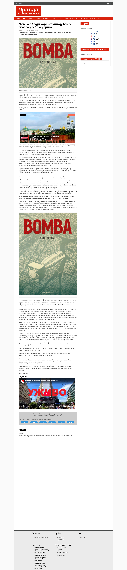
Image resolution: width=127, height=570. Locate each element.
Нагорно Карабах (63, 552)
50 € (52, 422)
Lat (110, 3)
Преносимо (38, 568)
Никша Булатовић (40, 565)
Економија (61, 539)
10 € (34, 422)
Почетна (20, 18)
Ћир (108, 3)
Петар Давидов (39, 554)
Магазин (74, 18)
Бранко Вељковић (40, 552)
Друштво (61, 537)
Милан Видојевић (40, 563)
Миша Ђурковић (39, 547)
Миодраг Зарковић (40, 555)
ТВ (99, 18)
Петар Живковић (40, 562)
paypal (70, 422)
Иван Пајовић (39, 559)
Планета (83, 536)
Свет (37, 18)
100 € (61, 422)
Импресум (38, 536)
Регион (83, 537)
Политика (61, 536)
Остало (60, 554)
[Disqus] (48, 460)
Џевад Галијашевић (40, 557)
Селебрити (63, 18)
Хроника (60, 540)
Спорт (54, 18)
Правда (28, 9)
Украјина (61, 551)
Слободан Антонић (40, 567)
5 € (24, 422)
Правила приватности (41, 537)
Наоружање (61, 555)
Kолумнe (45, 18)
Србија (29, 18)
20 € (43, 422)
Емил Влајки (38, 560)
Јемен (60, 549)
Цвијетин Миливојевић (41, 549)
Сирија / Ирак (62, 547)
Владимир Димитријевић (42, 551)
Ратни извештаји (87, 18)
